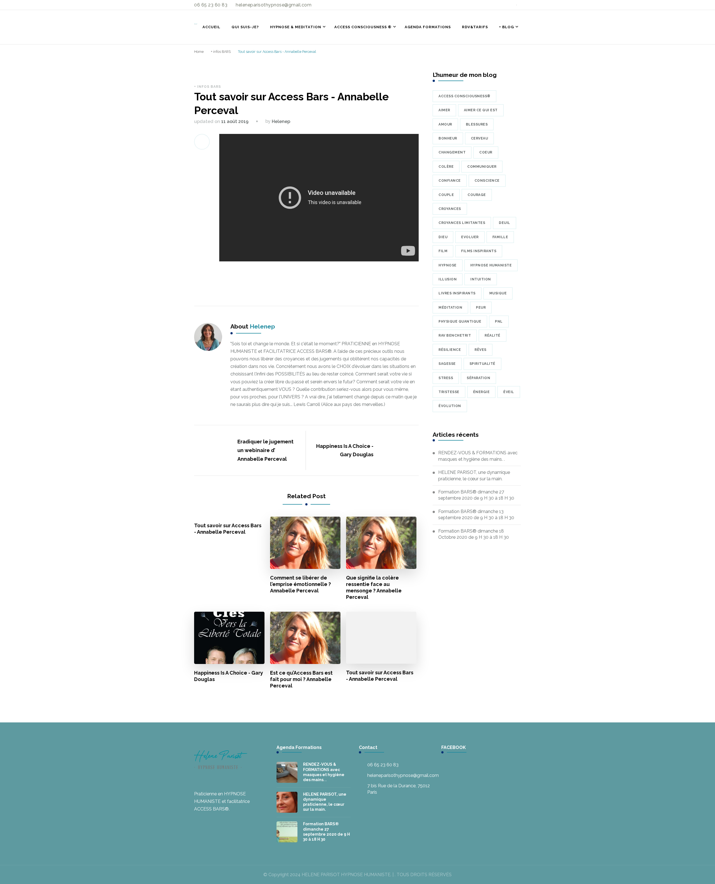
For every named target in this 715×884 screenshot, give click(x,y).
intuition (480, 279)
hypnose (447, 265)
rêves (481, 350)
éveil (508, 392)
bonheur (447, 138)
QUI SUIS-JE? (245, 27)
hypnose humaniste (491, 265)
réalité (492, 335)
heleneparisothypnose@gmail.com (403, 775)
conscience (487, 181)
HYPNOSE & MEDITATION (295, 27)
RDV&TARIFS (475, 27)
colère (446, 167)
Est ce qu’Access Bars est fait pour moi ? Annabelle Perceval (301, 679)
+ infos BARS (207, 87)
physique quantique (459, 321)
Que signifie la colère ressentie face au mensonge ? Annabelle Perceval (374, 587)
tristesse (448, 392)
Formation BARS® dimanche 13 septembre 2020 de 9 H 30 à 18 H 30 (476, 514)
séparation (478, 378)
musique (498, 293)
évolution (449, 406)
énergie (481, 392)
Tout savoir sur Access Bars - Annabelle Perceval (227, 529)
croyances (449, 209)
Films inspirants (478, 251)
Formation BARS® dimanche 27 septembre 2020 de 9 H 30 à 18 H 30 (476, 495)
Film (442, 251)
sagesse (447, 364)
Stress (445, 378)
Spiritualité (482, 364)
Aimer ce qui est (481, 110)
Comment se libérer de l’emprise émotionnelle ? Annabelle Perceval (300, 584)
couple (446, 195)
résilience (449, 350)
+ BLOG (506, 27)
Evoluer (470, 237)
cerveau (479, 138)
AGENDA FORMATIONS (428, 27)
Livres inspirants (457, 293)
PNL (499, 321)
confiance (449, 181)
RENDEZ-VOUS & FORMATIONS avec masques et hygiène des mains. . (478, 456)
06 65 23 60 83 (383, 764)
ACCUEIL (211, 27)
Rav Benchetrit (454, 335)
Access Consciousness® (464, 96)
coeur (485, 152)
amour (445, 124)
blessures (477, 124)
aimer (444, 110)
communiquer (482, 167)
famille (500, 237)
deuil (504, 223)
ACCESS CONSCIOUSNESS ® (363, 27)
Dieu (442, 237)
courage (477, 195)
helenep (281, 121)
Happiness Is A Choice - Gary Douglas (228, 676)
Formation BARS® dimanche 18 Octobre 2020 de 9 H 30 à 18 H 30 (473, 534)
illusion (447, 279)
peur (481, 307)
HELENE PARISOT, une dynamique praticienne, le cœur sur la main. (474, 475)
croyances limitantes (461, 223)
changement (452, 152)
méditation (450, 307)
